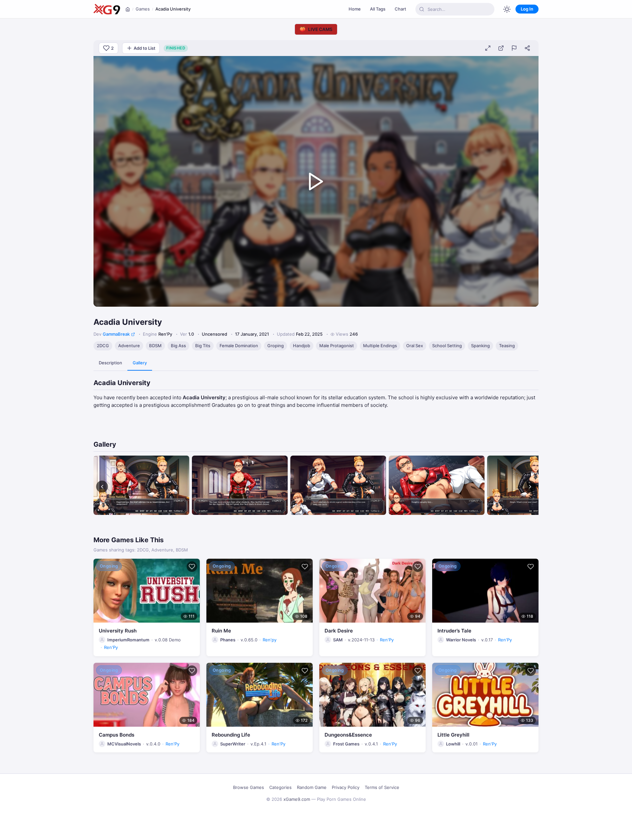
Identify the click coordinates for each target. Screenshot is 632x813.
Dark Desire (339, 631)
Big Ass (178, 345)
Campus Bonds (116, 735)
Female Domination (239, 345)
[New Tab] (501, 48)
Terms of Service (382, 787)
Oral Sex (414, 345)
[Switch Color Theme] (507, 9)
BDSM (155, 345)
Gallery (140, 362)
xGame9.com (296, 799)
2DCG (103, 345)
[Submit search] (421, 9)
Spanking (480, 345)
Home (355, 9)
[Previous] (102, 486)
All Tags (377, 9)
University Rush (118, 631)
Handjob (301, 345)
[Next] (530, 486)
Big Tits (202, 345)
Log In (527, 9)
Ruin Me (221, 631)
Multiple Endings (380, 345)
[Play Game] (316, 181)
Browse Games (248, 787)
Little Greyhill (453, 735)
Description (110, 362)
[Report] (514, 48)
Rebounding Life (231, 735)
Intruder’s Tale (454, 631)
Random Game (312, 787)
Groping (275, 345)
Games (143, 9)
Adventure (129, 345)
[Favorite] (192, 566)
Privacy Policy (345, 787)
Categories (280, 787)
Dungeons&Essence (348, 735)
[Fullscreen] (488, 48)
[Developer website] (133, 334)
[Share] (527, 48)
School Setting (447, 345)
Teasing (507, 345)
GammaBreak (116, 334)
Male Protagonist (336, 345)
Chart (400, 9)
